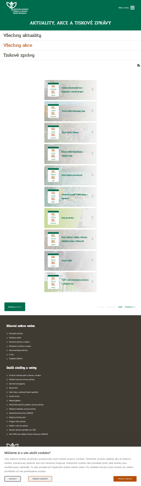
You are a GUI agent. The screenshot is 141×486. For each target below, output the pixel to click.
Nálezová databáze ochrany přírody (22, 409)
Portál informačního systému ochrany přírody (26, 405)
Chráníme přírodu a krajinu (19, 342)
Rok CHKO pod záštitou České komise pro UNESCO (28, 434)
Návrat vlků (13, 388)
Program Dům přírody (17, 421)
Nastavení (12, 479)
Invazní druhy (14, 396)
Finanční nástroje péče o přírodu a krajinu (25, 375)
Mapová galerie (14, 400)
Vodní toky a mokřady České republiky (23, 392)
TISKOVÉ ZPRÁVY (15, 359)
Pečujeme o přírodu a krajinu (20, 346)
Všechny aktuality (22, 35)
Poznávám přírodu (16, 333)
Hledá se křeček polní (17, 417)
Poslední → (130, 307)
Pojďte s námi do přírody (18, 426)
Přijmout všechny (125, 479)
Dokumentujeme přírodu (18, 350)
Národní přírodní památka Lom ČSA (22, 430)
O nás (11, 354)
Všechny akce (17, 45)
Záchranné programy (17, 384)
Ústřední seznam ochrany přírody (21, 379)
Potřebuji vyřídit (15, 338)
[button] (127, 7)
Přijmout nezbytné (40, 479)
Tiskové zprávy (18, 55)
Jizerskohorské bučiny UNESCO (21, 413)
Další (120, 307)
